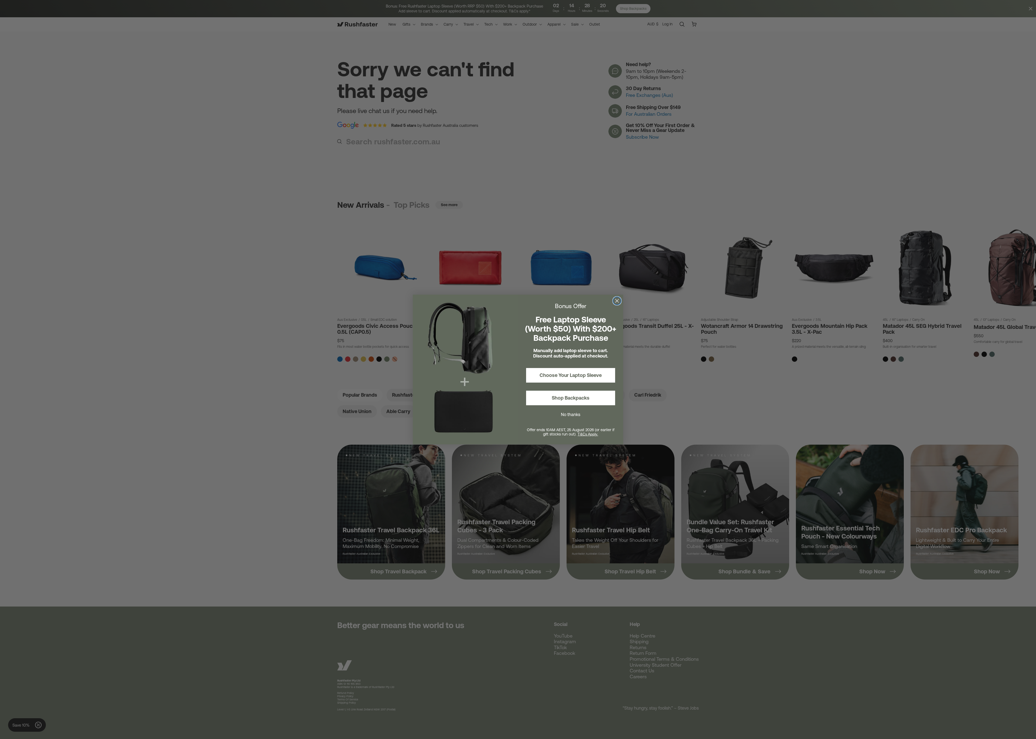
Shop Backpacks (570, 398)
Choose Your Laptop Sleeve (571, 375)
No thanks (570, 414)
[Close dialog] (617, 301)
